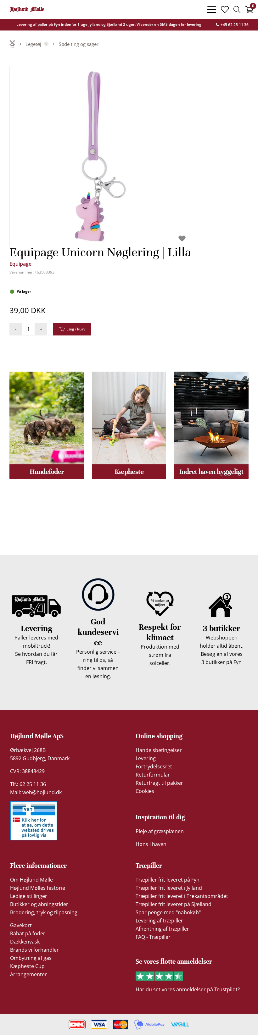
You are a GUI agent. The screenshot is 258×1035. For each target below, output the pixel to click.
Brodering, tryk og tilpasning (43, 912)
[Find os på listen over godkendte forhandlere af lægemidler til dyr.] (33, 820)
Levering (146, 758)
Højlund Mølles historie (37, 887)
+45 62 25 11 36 (234, 24)
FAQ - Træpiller (153, 936)
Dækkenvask (25, 941)
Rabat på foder (27, 933)
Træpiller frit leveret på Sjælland (173, 904)
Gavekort (21, 925)
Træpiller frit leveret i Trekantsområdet (182, 896)
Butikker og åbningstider (39, 904)
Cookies (145, 791)
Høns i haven (151, 844)
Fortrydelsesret (154, 766)
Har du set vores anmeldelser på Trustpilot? (188, 989)
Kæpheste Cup (27, 966)
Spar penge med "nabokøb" (168, 912)
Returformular (153, 774)
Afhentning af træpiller (162, 928)
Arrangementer (28, 974)
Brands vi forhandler (34, 949)
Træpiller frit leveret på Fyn (167, 879)
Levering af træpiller (159, 920)
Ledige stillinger (28, 896)
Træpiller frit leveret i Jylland (169, 887)
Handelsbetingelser (159, 750)
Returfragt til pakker (159, 782)
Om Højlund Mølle (31, 879)
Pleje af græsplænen (160, 831)
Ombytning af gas (31, 958)
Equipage (20, 263)
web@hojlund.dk (42, 792)
